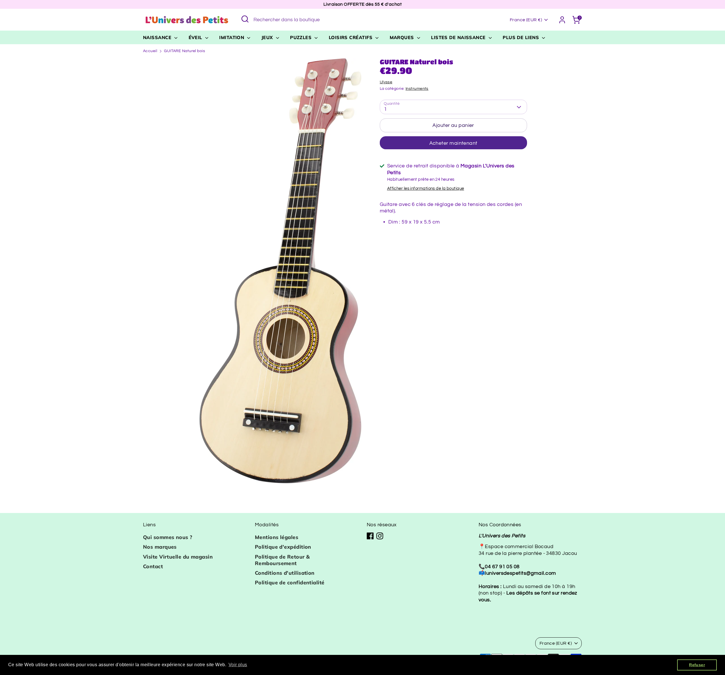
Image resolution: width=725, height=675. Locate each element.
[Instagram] (379, 536)
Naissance (158, 37)
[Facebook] (370, 536)
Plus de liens (521, 37)
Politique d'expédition (283, 547)
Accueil (150, 51)
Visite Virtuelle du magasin (178, 556)
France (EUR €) (526, 20)
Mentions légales (276, 537)
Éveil (196, 37)
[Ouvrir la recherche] (245, 19)
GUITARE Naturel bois (184, 51)
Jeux (267, 37)
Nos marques (160, 547)
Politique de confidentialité (290, 582)
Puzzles (301, 37)
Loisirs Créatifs (351, 37)
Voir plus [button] (238, 664)
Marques (403, 37)
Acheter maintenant (453, 143)
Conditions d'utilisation (285, 573)
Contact (153, 566)
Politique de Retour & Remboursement (282, 560)
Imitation (232, 37)
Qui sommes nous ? (168, 537)
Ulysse (386, 82)
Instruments (417, 89)
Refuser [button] (697, 665)
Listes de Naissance (459, 37)
